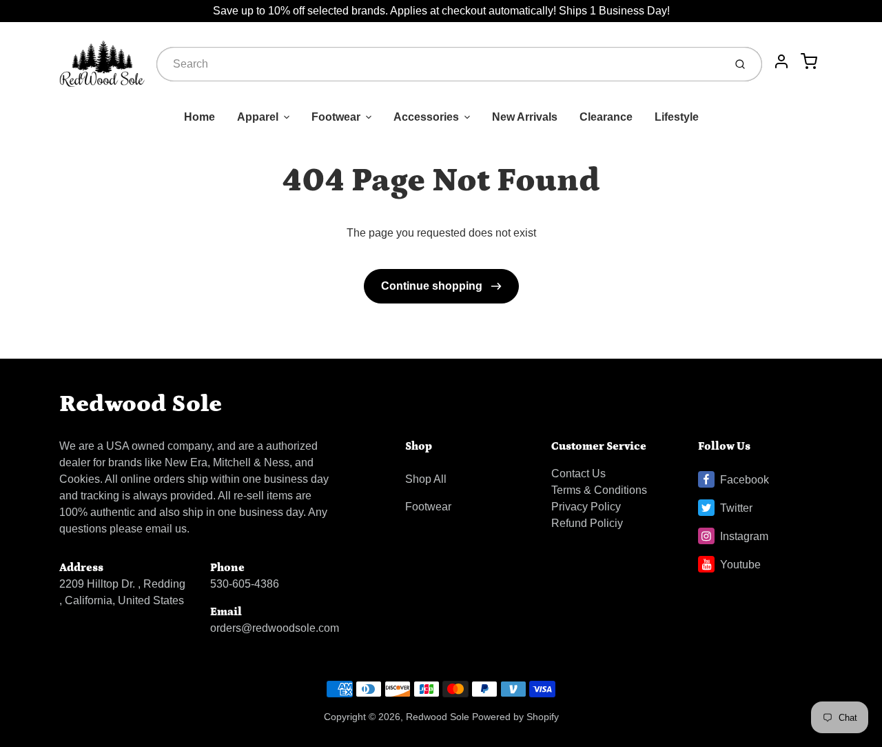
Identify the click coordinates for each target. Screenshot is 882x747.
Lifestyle (677, 117)
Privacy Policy (586, 506)
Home (199, 117)
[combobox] (438, 64)
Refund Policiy (587, 523)
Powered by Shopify (515, 716)
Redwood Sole (140, 403)
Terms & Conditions (599, 490)
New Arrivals (524, 117)
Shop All (426, 479)
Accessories (426, 117)
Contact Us (578, 473)
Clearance (606, 117)
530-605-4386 (244, 584)
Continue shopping (433, 286)
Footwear (335, 117)
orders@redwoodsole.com (274, 628)
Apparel (257, 117)
